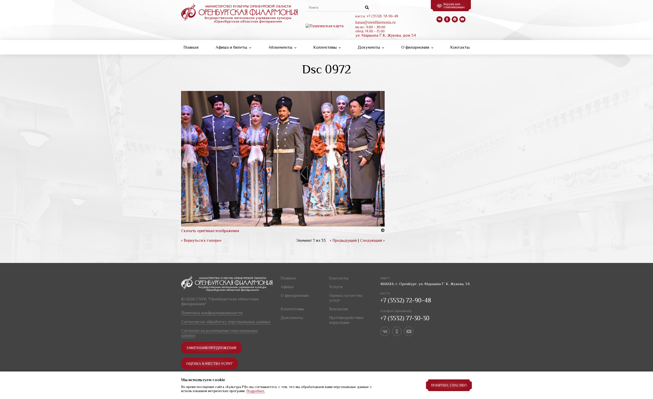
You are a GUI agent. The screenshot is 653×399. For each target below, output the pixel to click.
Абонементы (280, 47)
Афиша (287, 286)
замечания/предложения (211, 348)
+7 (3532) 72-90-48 (405, 300)
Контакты (460, 47)
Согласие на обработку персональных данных (226, 321)
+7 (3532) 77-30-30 (405, 318)
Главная (191, 47)
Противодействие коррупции (346, 320)
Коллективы (325, 47)
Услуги (336, 286)
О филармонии (415, 47)
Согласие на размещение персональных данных (219, 333)
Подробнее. (255, 391)
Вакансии (338, 309)
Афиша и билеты (232, 47)
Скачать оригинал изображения (210, 231)
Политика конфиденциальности (212, 312)
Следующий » (372, 240)
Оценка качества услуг (209, 364)
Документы (369, 47)
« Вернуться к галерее (201, 240)
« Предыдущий (343, 240)
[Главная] (239, 13)
